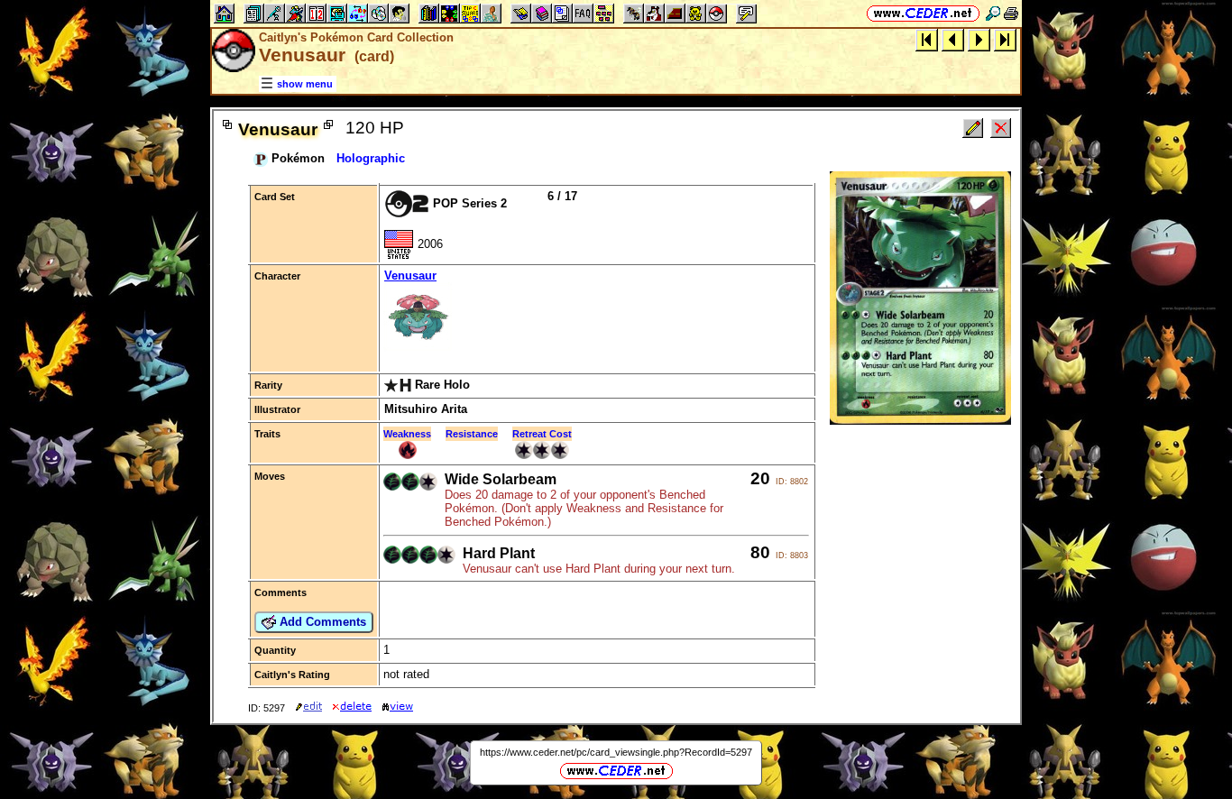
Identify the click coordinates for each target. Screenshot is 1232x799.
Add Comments (321, 622)
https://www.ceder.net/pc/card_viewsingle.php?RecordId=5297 (616, 752)
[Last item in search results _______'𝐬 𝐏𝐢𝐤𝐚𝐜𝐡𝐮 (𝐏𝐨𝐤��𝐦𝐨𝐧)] (1005, 39)
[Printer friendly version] (1011, 13)
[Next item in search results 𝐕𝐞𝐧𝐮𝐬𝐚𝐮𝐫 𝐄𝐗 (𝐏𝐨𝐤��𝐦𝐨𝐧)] (979, 39)
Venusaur (410, 275)
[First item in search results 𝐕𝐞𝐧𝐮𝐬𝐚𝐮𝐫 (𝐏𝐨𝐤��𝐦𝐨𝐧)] (926, 39)
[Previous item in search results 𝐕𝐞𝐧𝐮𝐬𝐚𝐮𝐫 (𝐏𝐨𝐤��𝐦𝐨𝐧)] (953, 39)
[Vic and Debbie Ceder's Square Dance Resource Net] (923, 13)
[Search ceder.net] (993, 13)
